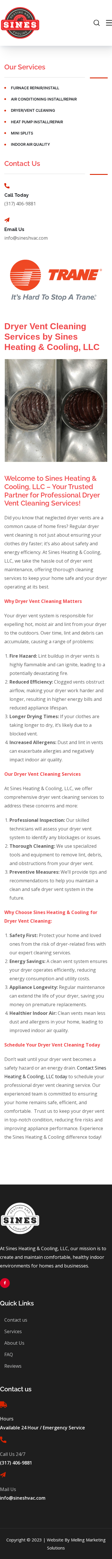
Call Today (16, 195)
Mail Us (8, 1489)
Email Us (14, 229)
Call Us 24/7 (12, 1454)
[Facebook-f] (5, 1283)
